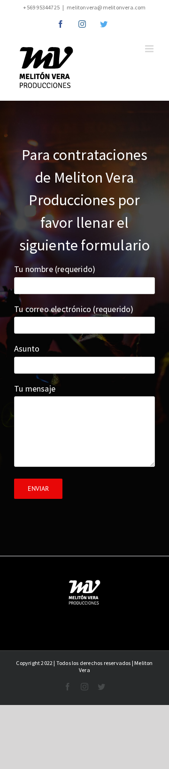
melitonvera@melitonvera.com (106, 7)
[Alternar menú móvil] (150, 49)
